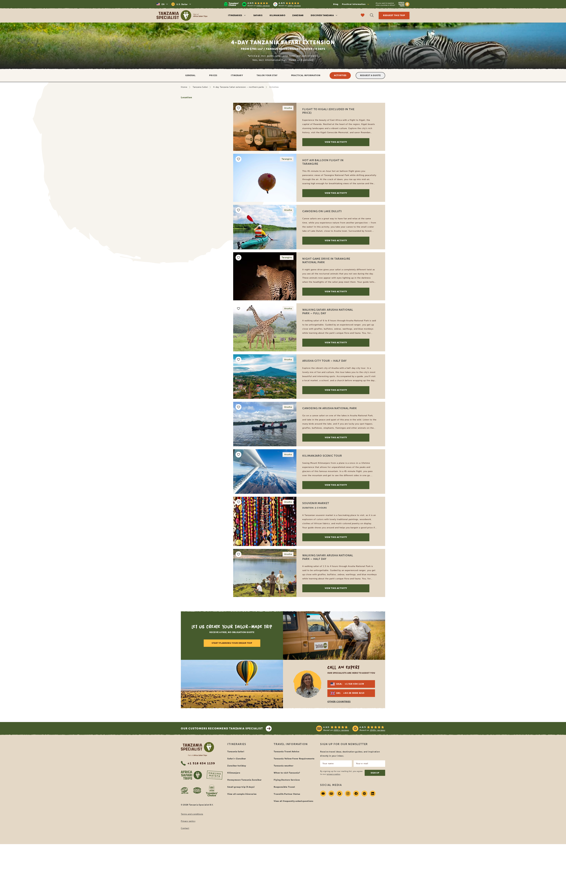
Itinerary (237, 75)
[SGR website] (184, 807)
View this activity (336, 145)
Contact (185, 845)
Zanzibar (298, 15)
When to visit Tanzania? (287, 790)
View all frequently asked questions (293, 818)
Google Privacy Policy (286, 425)
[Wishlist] (362, 15)
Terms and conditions (192, 831)
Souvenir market (315, 506)
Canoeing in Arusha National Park (329, 411)
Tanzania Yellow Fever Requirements (294, 776)
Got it (176, 22)
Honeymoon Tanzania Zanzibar (244, 797)
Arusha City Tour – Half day (324, 364)
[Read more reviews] (262, 4)
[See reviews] (350, 746)
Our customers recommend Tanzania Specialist (222, 745)
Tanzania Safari (200, 87)
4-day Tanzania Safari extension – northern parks (238, 87)
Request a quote (370, 75)
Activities (340, 75)
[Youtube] (323, 811)
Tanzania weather (283, 783)
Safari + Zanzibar (236, 776)
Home (184, 87)
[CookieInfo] (262, 386)
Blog (335, 4)
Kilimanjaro (277, 15)
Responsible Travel (284, 804)
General (190, 75)
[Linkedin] (373, 811)
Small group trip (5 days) (241, 804)
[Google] (340, 811)
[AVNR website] (197, 807)
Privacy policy (188, 838)
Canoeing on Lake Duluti (322, 214)
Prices (213, 75)
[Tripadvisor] (331, 811)
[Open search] (372, 15)
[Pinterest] (364, 811)
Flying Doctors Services (287, 797)
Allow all (314, 488)
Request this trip (394, 15)
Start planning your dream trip (232, 660)
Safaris (258, 15)
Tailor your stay (267, 75)
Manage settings (253, 488)
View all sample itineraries (242, 811)
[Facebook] (356, 811)
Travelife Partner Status (287, 811)
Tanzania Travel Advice (286, 768)
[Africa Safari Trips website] (191, 792)
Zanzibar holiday (236, 783)
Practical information (305, 75)
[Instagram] (348, 811)
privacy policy (333, 791)
